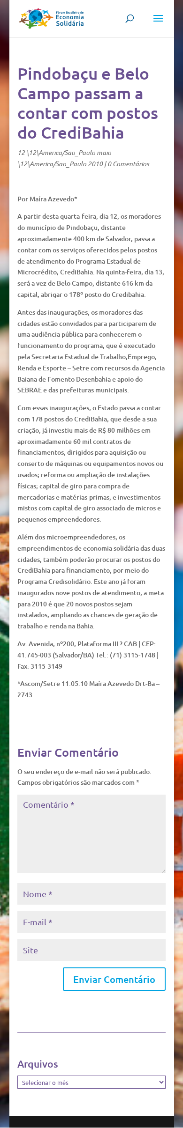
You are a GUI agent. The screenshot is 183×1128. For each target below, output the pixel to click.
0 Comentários (128, 163)
